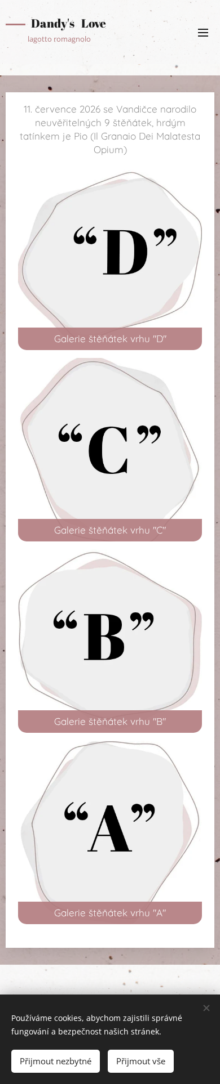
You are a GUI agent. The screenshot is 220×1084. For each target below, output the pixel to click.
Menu (203, 32)
